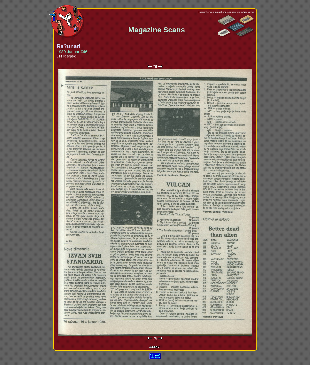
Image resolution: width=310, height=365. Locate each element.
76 (155, 67)
